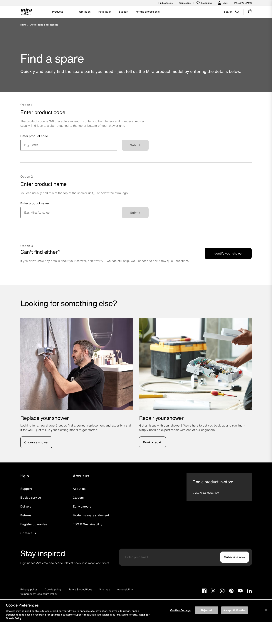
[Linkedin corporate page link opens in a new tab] (249, 591)
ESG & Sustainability (87, 524)
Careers (78, 497)
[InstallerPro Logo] (243, 3)
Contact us (185, 2)
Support (26, 488)
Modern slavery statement (91, 515)
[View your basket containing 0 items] (250, 11)
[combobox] (68, 145)
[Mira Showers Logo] (26, 12)
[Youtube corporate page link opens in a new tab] (240, 591)
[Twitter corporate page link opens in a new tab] (213, 591)
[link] (28, 24)
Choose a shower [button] (36, 442)
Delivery (25, 506)
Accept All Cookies (234, 610)
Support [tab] (123, 12)
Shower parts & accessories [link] (43, 24)
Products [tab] (57, 12)
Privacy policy (29, 589)
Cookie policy (53, 589)
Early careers (82, 506)
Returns (25, 515)
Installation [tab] (104, 12)
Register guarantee (33, 524)
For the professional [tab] (148, 12)
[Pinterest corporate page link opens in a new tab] (231, 591)
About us (79, 488)
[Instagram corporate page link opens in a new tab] (222, 591)
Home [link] (23, 24)
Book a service (30, 497)
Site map (104, 589)
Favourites (206, 2)
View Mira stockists (205, 493)
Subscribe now (234, 557)
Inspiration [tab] (84, 12)
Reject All (206, 610)
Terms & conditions (80, 589)
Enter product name (34, 203)
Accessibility (125, 589)
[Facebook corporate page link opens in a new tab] (204, 591)
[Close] (266, 610)
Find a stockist (165, 2)
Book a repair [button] (152, 442)
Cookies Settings (180, 610)
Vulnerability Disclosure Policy (39, 594)
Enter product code (34, 136)
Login (225, 2)
